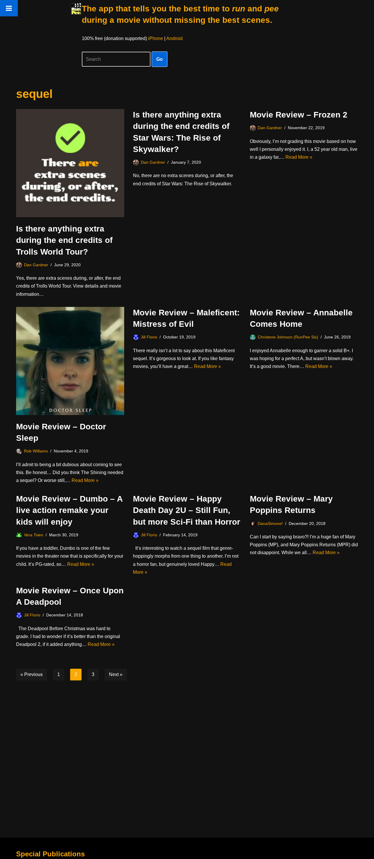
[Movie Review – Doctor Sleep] (70, 361)
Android (174, 38)
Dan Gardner (36, 264)
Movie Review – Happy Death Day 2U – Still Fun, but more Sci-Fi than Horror (186, 510)
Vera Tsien (33, 535)
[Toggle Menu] (9, 8)
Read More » (298, 157)
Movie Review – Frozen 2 (298, 114)
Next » (115, 674)
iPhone (155, 38)
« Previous (31, 674)
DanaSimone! (270, 523)
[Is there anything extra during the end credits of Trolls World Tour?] (70, 163)
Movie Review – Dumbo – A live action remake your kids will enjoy (69, 510)
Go (159, 59)
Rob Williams (36, 451)
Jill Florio (149, 337)
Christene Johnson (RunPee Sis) (288, 337)
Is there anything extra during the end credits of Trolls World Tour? (64, 240)
